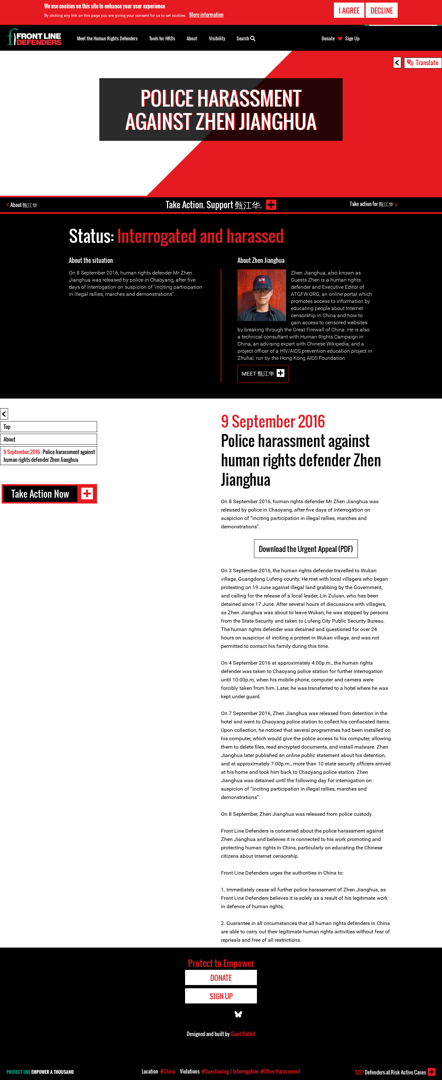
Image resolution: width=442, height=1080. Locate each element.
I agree (349, 10)
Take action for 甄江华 (371, 203)
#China (167, 1071)
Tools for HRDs (162, 38)
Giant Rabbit (243, 1034)
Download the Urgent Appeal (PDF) (306, 549)
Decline (381, 10)
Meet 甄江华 (258, 373)
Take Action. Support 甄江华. (214, 204)
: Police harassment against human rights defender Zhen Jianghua (49, 455)
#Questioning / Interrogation (230, 1071)
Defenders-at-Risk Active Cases (390, 1072)
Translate (427, 62)
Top (7, 427)
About (9, 439)
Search (243, 38)
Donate (328, 38)
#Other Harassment (280, 1071)
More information (206, 14)
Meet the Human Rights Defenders (107, 38)
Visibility (217, 38)
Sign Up (352, 38)
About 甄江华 (23, 204)
